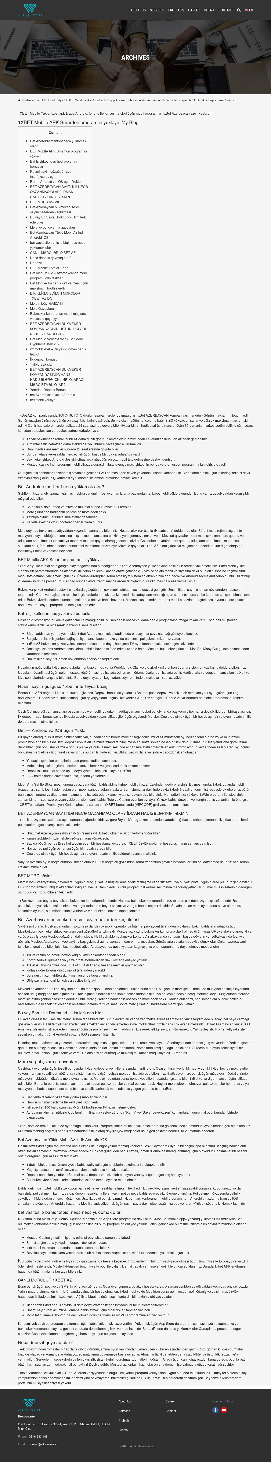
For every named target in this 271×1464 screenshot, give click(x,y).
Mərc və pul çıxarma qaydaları (52, 227)
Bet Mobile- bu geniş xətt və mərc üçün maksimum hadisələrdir (59, 286)
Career (194, 10)
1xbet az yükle (171, 677)
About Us (138, 10)
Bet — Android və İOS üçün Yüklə (55, 181)
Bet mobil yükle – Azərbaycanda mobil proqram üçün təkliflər (59, 275)
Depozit (36, 262)
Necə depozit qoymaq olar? (50, 257)
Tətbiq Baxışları (42, 364)
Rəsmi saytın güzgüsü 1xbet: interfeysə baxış (51, 174)
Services (157, 10)
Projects (176, 10)
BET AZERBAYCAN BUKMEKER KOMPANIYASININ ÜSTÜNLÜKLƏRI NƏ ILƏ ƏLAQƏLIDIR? (58, 328)
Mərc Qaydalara (42, 308)
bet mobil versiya (42, 399)
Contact (225, 10)
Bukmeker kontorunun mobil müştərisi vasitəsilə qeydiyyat (58, 316)
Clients (123, 1430)
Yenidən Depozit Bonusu (49, 389)
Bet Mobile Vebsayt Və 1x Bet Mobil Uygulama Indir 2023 (57, 341)
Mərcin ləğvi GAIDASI (46, 303)
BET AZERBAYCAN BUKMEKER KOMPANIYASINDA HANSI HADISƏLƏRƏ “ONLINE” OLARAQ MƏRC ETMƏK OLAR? (56, 377)
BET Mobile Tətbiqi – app (49, 267)
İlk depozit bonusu (43, 359)
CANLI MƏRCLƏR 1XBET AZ (53, 252)
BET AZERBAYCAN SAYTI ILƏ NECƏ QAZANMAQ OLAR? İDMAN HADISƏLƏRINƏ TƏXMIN (59, 191)
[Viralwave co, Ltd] (30, 9)
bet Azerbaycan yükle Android (52, 394)
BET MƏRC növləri (44, 201)
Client (209, 10)
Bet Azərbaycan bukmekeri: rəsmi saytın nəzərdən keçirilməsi (55, 209)
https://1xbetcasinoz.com (53, 550)
